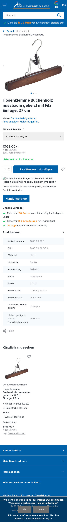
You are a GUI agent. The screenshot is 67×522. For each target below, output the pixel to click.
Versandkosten (16, 152)
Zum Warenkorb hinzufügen (36, 169)
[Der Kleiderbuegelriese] (32, 5)
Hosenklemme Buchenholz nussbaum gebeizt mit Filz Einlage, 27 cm (16, 394)
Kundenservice (16, 198)
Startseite (21, 31)
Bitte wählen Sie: (13, 129)
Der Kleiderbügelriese (23, 118)
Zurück (10, 31)
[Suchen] (59, 15)
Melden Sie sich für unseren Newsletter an (27, 495)
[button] (31, 93)
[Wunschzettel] (62, 169)
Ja (24, 509)
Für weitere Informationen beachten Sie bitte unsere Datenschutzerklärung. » (33, 517)
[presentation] (3, 65)
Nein (41, 509)
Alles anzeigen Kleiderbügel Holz (21, 121)
